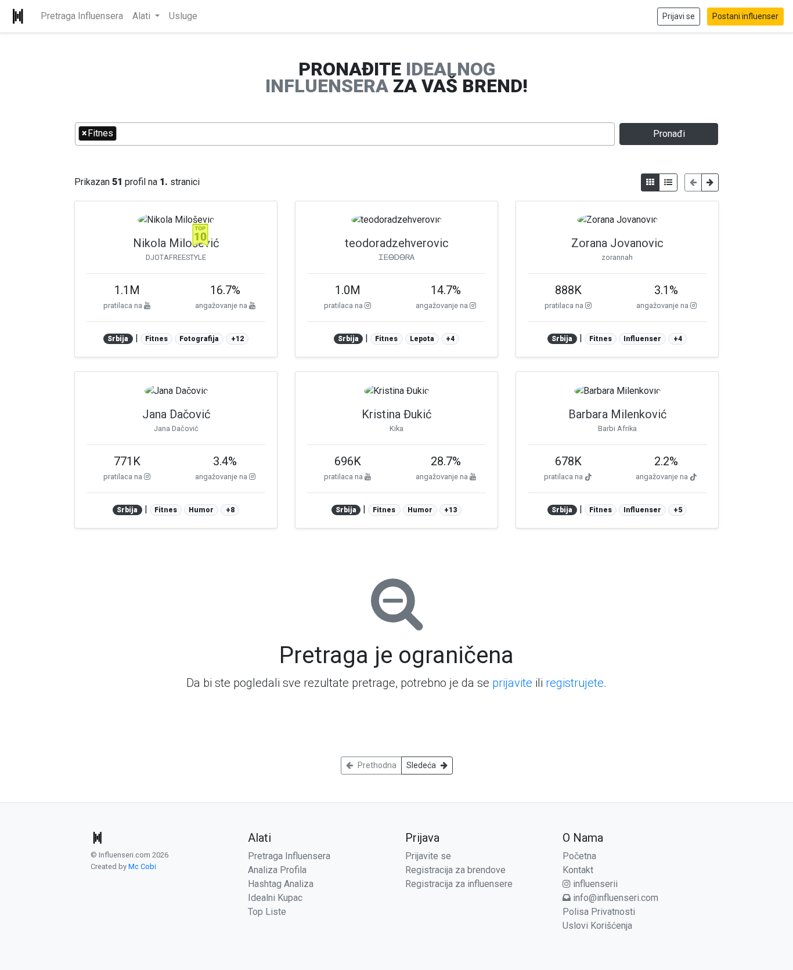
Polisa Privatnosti (599, 911)
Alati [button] (142, 15)
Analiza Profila (277, 869)
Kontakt (578, 869)
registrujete (575, 683)
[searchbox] (123, 133)
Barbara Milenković (617, 414)
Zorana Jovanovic (617, 243)
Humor (201, 510)
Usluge (183, 15)
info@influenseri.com (614, 897)
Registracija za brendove (455, 869)
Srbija (117, 339)
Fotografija (199, 339)
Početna (579, 856)
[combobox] (345, 134)
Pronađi (669, 133)
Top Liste (267, 911)
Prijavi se (678, 16)
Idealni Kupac (275, 897)
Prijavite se (428, 856)
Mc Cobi (142, 866)
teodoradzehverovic (397, 243)
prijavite (512, 683)
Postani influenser (745, 16)
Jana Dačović (176, 414)
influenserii (594, 883)
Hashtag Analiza (280, 883)
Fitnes (156, 339)
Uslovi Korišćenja (597, 925)
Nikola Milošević (176, 243)
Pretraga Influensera (82, 15)
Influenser (642, 339)
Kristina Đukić (396, 414)
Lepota (422, 339)
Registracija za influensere (459, 883)
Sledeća (421, 765)
